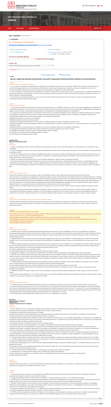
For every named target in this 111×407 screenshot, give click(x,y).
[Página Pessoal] (22, 6)
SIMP (101, 5)
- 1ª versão (51, 54)
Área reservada (90, 5)
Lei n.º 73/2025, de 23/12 (17, 52)
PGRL (9, 28)
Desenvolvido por (94, 403)
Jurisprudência (34, 28)
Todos (53, 65)
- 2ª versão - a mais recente (52, 52)
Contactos (97, 28)
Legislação (20, 28)
